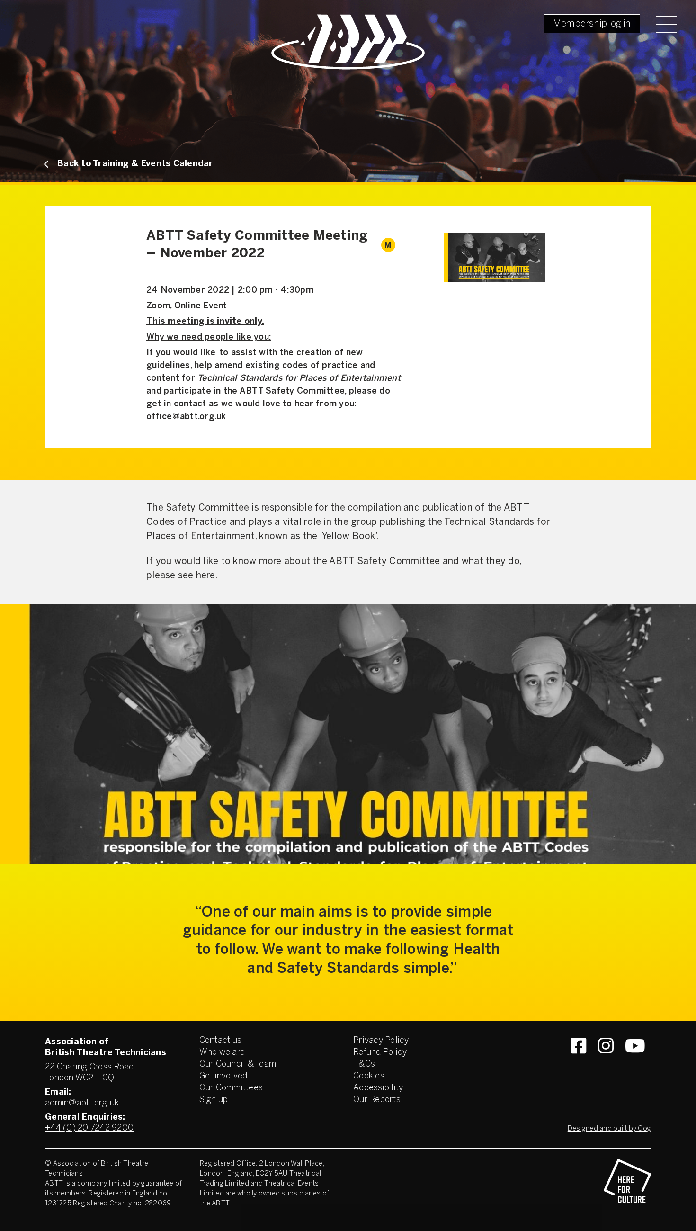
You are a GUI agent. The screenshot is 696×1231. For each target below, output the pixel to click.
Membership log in (592, 23)
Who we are (222, 1053)
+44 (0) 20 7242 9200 (89, 1128)
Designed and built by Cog (609, 1129)
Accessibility (378, 1088)
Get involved (223, 1076)
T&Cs (364, 1064)
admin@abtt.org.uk (82, 1103)
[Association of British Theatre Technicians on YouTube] (635, 1063)
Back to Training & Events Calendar (135, 164)
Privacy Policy (381, 1041)
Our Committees (231, 1088)
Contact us (220, 1041)
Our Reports (377, 1100)
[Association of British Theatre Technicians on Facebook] (578, 1063)
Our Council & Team (238, 1064)
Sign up (213, 1100)
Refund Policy (380, 1053)
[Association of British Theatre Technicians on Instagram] (606, 1063)
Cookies (368, 1076)
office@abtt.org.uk (186, 417)
